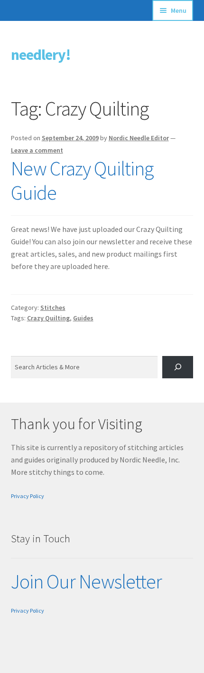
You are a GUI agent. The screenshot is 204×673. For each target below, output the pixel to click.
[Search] (177, 367)
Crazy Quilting (48, 318)
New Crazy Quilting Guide (82, 180)
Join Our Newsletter (86, 581)
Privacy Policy (27, 496)
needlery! (41, 54)
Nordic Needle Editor (139, 138)
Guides (83, 318)
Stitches (52, 307)
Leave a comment (37, 150)
